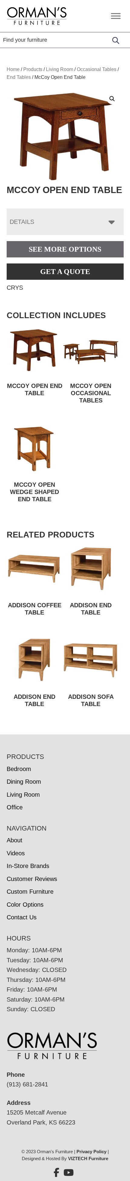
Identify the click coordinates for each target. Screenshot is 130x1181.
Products (32, 69)
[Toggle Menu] (116, 16)
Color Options (25, 904)
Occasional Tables (96, 69)
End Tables (19, 77)
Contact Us (22, 917)
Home (13, 69)
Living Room (59, 69)
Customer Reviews (32, 879)
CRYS (15, 287)
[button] (112, 98)
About (14, 840)
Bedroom (19, 769)
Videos (16, 853)
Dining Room (24, 781)
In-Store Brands (28, 866)
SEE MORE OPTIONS (65, 249)
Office (15, 807)
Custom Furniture (30, 891)
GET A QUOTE (65, 272)
